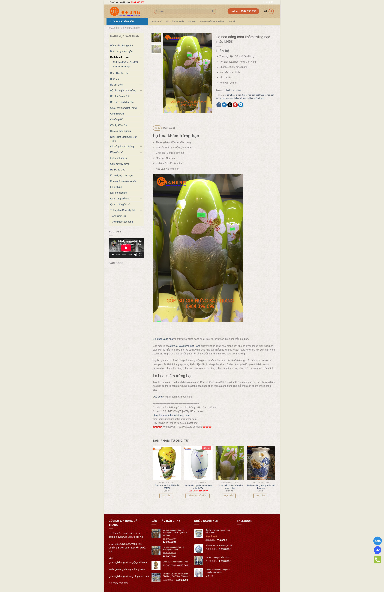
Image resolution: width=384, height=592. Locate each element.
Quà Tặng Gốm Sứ (120, 198)
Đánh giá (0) (169, 128)
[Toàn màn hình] (140, 254)
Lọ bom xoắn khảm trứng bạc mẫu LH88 (230, 486)
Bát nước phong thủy (121, 45)
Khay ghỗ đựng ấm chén (123, 181)
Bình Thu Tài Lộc (119, 73)
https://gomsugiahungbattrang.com (171, 415)
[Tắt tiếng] (135, 254)
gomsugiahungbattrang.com (130, 569)
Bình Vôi (114, 79)
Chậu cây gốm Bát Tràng (123, 108)
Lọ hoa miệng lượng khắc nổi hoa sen (261, 486)
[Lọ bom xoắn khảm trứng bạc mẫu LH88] (230, 463)
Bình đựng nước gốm (121, 51)
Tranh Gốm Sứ (118, 216)
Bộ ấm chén (116, 84)
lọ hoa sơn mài (226, 98)
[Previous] (168, 73)
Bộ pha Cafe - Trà (119, 96)
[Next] (207, 73)
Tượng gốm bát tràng (121, 221)
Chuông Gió (116, 119)
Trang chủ (114, 28)
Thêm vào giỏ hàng (197, 496)
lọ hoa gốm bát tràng (255, 95)
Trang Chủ (156, 21)
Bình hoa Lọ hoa (131, 28)
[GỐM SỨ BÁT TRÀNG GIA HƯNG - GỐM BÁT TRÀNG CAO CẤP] (129, 11)
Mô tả (157, 128)
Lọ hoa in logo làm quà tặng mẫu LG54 (198, 486)
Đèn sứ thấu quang (120, 131)
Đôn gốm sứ (116, 152)
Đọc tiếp (166, 496)
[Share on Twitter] (224, 104)
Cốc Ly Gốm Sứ (118, 125)
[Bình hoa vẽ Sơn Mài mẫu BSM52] (167, 463)
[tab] (157, 128)
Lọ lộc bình (116, 187)
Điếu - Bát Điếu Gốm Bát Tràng (123, 139)
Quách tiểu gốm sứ (120, 204)
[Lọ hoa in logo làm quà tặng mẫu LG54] (198, 463)
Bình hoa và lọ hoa (163, 339)
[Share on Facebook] (218, 104)
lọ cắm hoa (229, 95)
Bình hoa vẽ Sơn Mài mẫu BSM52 (167, 486)
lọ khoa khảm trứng (255, 98)
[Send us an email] (272, 2)
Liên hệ (232, 21)
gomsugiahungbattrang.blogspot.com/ (129, 576)
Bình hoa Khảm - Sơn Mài (125, 62)
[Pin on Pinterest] (235, 104)
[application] (126, 248)
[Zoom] (167, 110)
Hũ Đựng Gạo (117, 169)
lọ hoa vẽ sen (240, 98)
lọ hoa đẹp (240, 95)
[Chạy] (112, 254)
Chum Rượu (117, 113)
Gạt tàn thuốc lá (118, 158)
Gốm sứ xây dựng (119, 164)
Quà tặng (158, 396)
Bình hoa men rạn (121, 66)
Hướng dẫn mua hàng (212, 21)
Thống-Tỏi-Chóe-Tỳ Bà (122, 210)
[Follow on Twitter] (269, 2)
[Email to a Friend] (229, 104)
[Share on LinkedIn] (240, 104)
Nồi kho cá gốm (118, 192)
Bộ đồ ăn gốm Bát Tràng (123, 90)
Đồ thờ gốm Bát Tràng (122, 146)
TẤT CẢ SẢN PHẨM (175, 21)
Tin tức (192, 21)
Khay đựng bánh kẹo (121, 175)
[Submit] (213, 11)
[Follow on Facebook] (264, 2)
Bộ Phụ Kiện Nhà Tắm (122, 102)
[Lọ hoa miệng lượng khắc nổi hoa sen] (261, 463)
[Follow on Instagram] (266, 2)
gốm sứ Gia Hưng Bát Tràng (185, 346)
